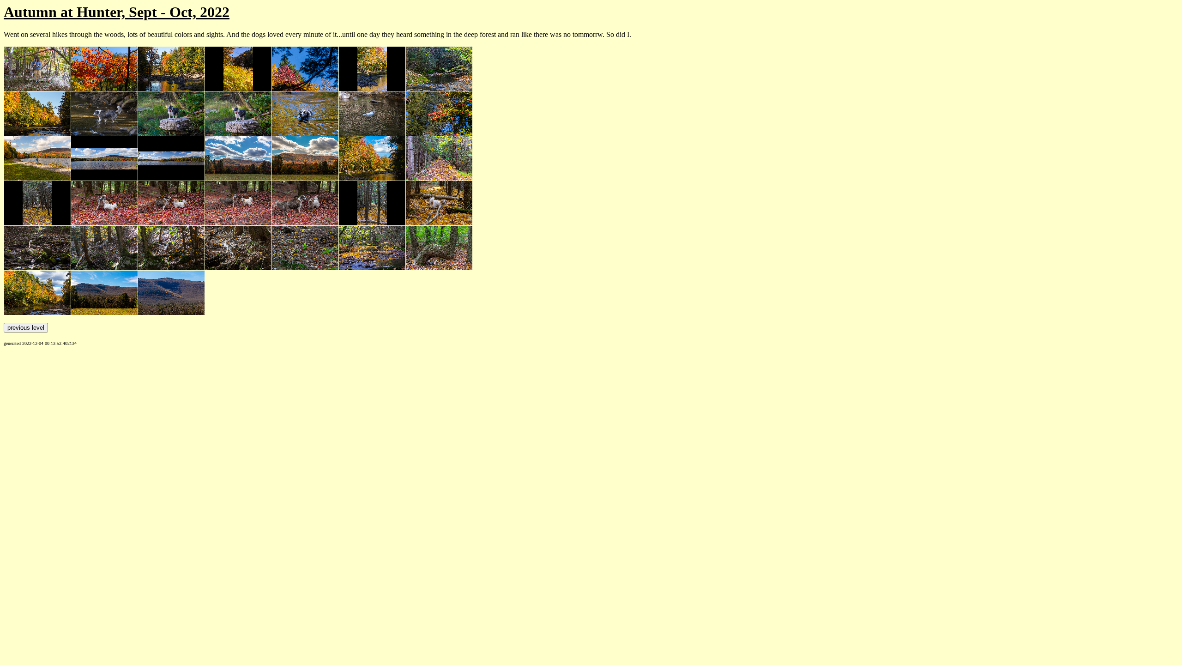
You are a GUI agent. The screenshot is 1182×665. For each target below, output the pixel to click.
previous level (25, 327)
